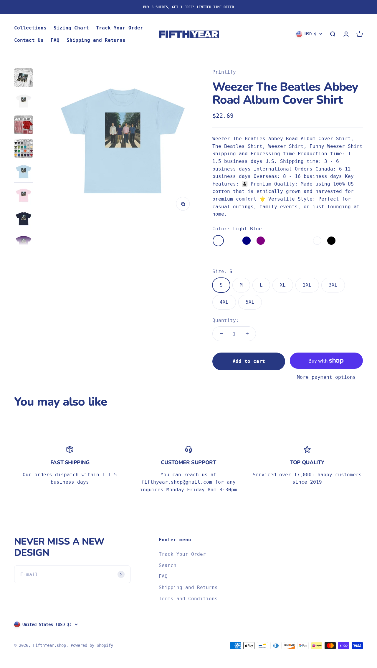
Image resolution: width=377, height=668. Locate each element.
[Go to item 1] (23, 78)
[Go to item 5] (23, 173)
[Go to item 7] (23, 220)
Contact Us (29, 40)
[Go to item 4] (23, 149)
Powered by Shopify (92, 645)
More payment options (326, 377)
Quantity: (225, 320)
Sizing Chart (71, 28)
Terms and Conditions (188, 598)
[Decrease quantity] (221, 334)
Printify (224, 72)
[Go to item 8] (23, 243)
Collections (30, 28)
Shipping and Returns (96, 40)
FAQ (55, 40)
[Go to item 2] (23, 102)
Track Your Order (119, 28)
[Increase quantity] (247, 334)
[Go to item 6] (23, 196)
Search (167, 565)
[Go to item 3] (23, 125)
